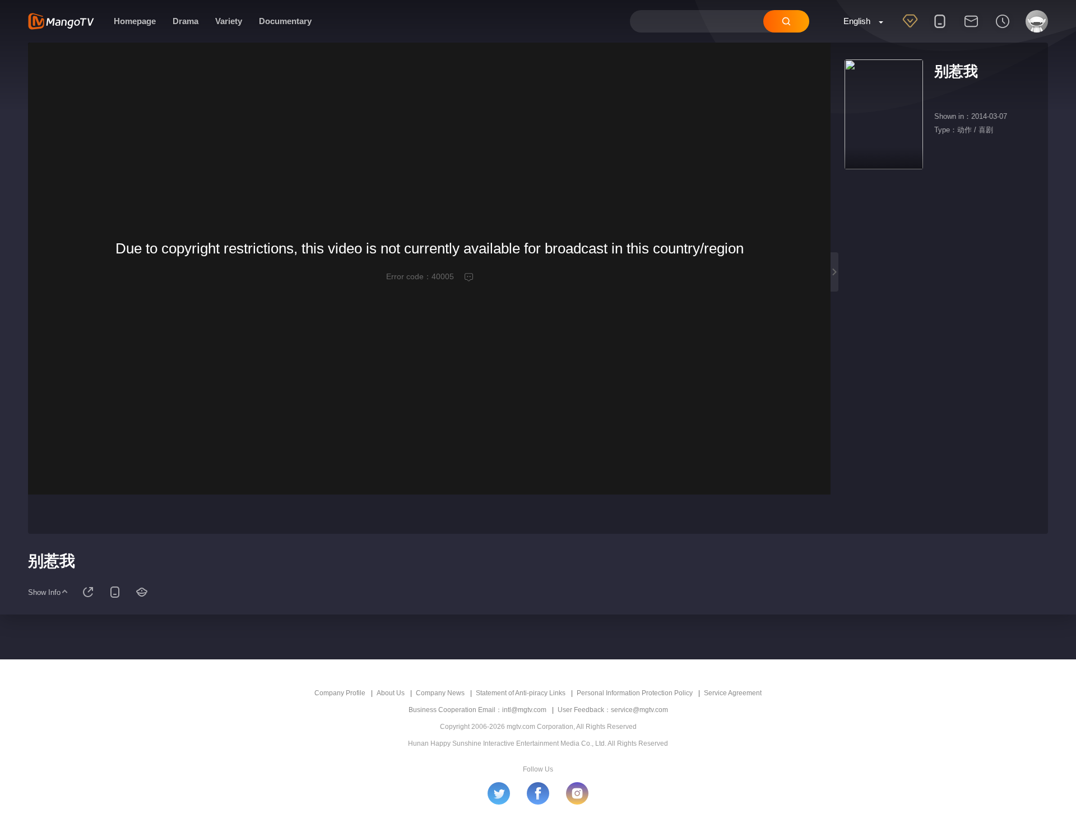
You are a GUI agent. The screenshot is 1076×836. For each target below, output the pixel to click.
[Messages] (971, 29)
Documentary (285, 21)
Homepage (135, 21)
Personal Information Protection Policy (635, 693)
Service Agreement (733, 693)
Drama (185, 21)
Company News (440, 693)
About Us (391, 693)
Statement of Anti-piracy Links (520, 693)
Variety (228, 21)
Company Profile (339, 693)
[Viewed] (1002, 29)
